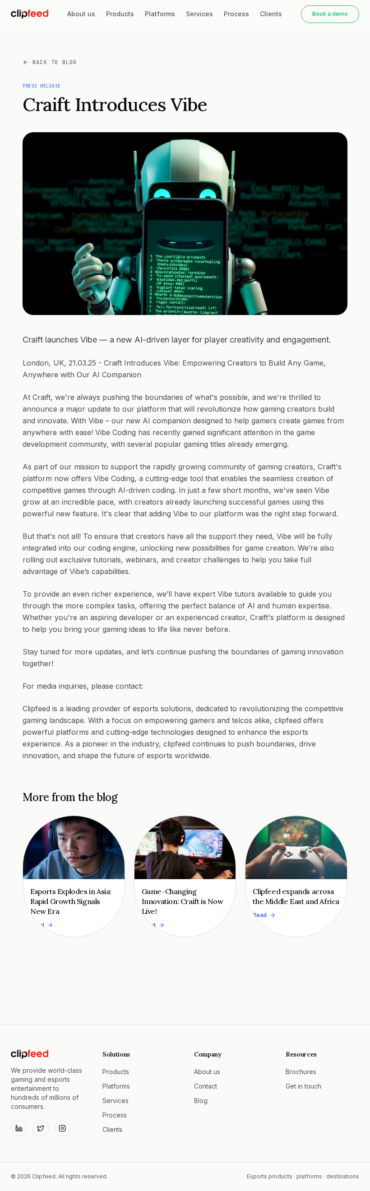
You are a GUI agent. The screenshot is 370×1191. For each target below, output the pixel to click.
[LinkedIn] (19, 1128)
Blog (201, 1100)
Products (120, 14)
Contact (205, 1086)
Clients (271, 14)
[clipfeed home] (29, 14)
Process (236, 14)
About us (81, 14)
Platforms (160, 14)
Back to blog (54, 62)
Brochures (301, 1071)
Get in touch (303, 1086)
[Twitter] (40, 1128)
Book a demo (330, 13)
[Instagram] (62, 1128)
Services (199, 14)
